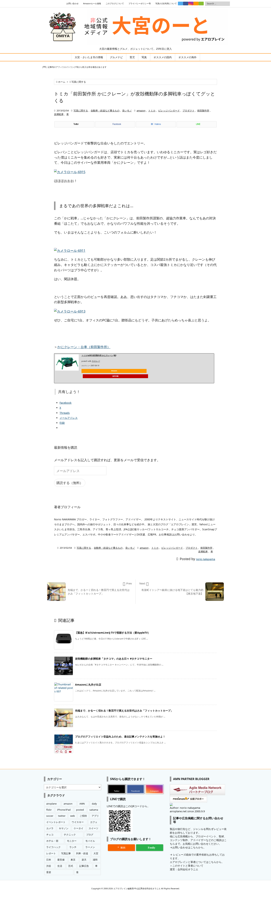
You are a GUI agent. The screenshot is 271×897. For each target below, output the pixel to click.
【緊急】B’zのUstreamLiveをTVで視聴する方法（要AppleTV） (112, 632)
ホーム (61, 81)
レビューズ (179, 854)
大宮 (95, 853)
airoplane (51, 803)
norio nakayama (205, 559)
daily (94, 803)
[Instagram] (190, 3)
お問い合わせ (72, 3)
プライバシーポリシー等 (139, 3)
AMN (82, 803)
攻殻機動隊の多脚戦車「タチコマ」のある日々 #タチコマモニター (113, 658)
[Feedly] (201, 3)
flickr (49, 809)
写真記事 (66, 853)
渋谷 (48, 866)
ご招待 (83, 815)
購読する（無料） (69, 483)
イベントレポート (55, 822)
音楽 (48, 872)
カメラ (49, 828)
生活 (59, 866)
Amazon (114, 371)
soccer (49, 815)
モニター (72, 840)
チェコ (49, 834)
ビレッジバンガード (169, 110)
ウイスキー (78, 822)
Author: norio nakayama (185, 808)
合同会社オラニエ (188, 869)
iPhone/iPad (64, 809)
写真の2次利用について (166, 3)
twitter (61, 815)
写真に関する (79, 81)
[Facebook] (185, 3)
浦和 (95, 859)
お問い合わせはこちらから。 (189, 847)
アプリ (95, 815)
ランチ (73, 847)
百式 (70, 866)
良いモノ (127, 110)
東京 (73, 859)
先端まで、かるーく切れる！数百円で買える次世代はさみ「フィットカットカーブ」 (124, 710)
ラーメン (90, 847)
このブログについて (115, 3)
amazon (141, 110)
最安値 (61, 859)
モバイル (90, 840)
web (72, 815)
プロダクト (188, 110)
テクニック (70, 834)
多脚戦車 (59, 114)
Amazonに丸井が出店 (88, 684)
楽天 (84, 859)
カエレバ (96, 361)
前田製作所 (203, 110)
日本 (48, 859)
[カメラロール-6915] (69, 171)
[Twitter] (180, 3)
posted (80, 809)
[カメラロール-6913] (69, 311)
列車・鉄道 (82, 853)
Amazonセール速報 (92, 3)
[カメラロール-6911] (69, 250)
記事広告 (84, 866)
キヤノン (63, 828)
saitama (93, 809)
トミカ (151, 110)
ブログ (89, 834)
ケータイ (78, 828)
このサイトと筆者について (187, 865)
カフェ (93, 822)
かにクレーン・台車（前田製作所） (83, 347)
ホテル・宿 (52, 840)
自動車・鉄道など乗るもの (105, 110)
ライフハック (53, 847)
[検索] (227, 3)
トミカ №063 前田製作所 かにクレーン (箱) (98, 355)
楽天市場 (115, 376)
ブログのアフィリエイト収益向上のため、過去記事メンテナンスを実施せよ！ (120, 736)
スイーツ (93, 828)
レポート (51, 853)
